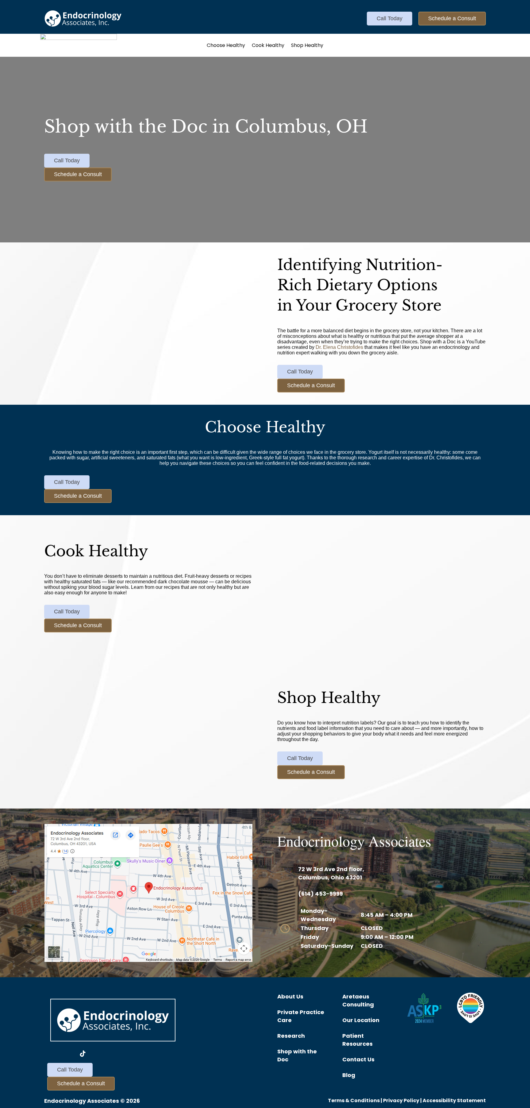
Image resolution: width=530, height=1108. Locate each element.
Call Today (389, 18)
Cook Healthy (268, 46)
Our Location (360, 1020)
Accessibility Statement (454, 1100)
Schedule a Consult (452, 18)
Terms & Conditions (354, 1100)
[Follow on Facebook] (53, 1054)
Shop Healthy (307, 46)
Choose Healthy (226, 46)
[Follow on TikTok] (83, 1054)
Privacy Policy (401, 1100)
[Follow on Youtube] (68, 1054)
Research (291, 1036)
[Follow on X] (112, 1054)
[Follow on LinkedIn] (97, 1054)
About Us (290, 996)
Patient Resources (357, 1040)
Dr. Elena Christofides (339, 347)
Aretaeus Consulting (358, 1000)
